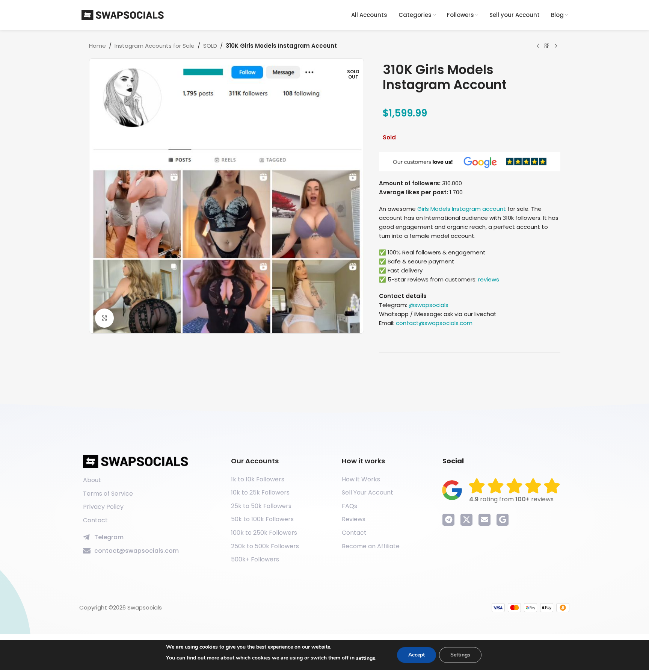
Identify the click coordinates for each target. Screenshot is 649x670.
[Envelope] (484, 520)
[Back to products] (546, 46)
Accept (416, 654)
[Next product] (555, 46)
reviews (488, 279)
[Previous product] (537, 46)
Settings (460, 654)
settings (365, 658)
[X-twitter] (466, 520)
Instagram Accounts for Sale (155, 46)
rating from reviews (511, 499)
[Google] (503, 520)
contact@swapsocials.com (434, 323)
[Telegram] (448, 520)
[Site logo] (123, 14)
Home (97, 46)
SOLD (210, 46)
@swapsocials (428, 305)
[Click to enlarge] (104, 318)
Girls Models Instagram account (461, 209)
